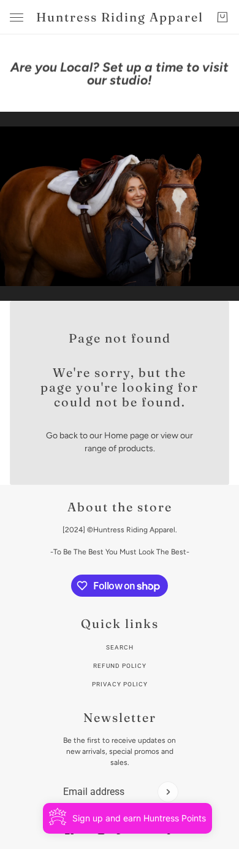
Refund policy (119, 665)
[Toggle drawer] (16, 17)
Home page (126, 435)
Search (120, 647)
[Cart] (222, 17)
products (135, 448)
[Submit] (167, 791)
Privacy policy (120, 684)
